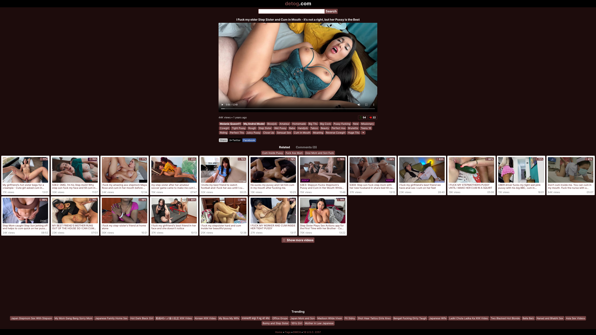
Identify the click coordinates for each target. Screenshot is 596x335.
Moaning (318, 132)
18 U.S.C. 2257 (312, 332)
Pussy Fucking (342, 123)
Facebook (249, 140)
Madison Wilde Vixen (329, 318)
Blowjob (272, 123)
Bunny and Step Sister (276, 323)
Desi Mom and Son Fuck (319, 152)
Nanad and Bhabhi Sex (550, 318)
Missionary (367, 123)
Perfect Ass (338, 128)
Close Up (268, 132)
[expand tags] (363, 132)
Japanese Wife (437, 318)
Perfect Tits (237, 132)
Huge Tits (353, 132)
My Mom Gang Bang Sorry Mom (73, 318)
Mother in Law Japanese (319, 323)
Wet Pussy (280, 128)
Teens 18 (366, 128)
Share (223, 140)
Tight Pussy (239, 128)
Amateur (284, 123)
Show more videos (300, 240)
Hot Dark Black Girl (141, 318)
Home (278, 332)
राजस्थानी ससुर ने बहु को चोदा (256, 318)
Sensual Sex (284, 132)
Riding (223, 132)
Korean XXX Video (205, 318)
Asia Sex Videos (575, 318)
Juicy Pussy (253, 132)
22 (374, 117)
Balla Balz (528, 318)
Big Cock (325, 123)
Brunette (353, 128)
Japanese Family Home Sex (111, 318)
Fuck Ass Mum (294, 152)
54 (364, 117)
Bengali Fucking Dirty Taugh (409, 318)
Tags (288, 332)
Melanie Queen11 (230, 123)
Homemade (299, 123)
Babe (292, 128)
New (355, 123)
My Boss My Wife (229, 318)
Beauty (325, 128)
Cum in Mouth (302, 132)
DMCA (297, 332)
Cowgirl (224, 128)
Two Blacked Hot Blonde (505, 318)
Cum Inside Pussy (272, 152)
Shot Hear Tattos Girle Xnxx (374, 318)
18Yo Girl (296, 323)
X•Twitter (235, 140)
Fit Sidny (350, 318)
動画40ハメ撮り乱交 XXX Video (174, 318)
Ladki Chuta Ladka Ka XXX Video (468, 318)
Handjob (303, 128)
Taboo (314, 128)
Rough (252, 128)
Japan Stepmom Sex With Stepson (31, 318)
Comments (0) (306, 147)
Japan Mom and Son (302, 318)
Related (284, 147)
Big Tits (313, 123)
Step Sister (265, 128)
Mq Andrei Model (254, 123)
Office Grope (280, 318)
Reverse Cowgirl (335, 132)
